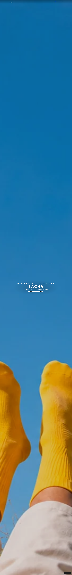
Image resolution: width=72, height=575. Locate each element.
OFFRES (20, 1)
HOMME (37, 1)
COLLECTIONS (26, 1)
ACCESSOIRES (43, 1)
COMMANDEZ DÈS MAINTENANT (36, 291)
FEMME (32, 1)
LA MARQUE (50, 1)
